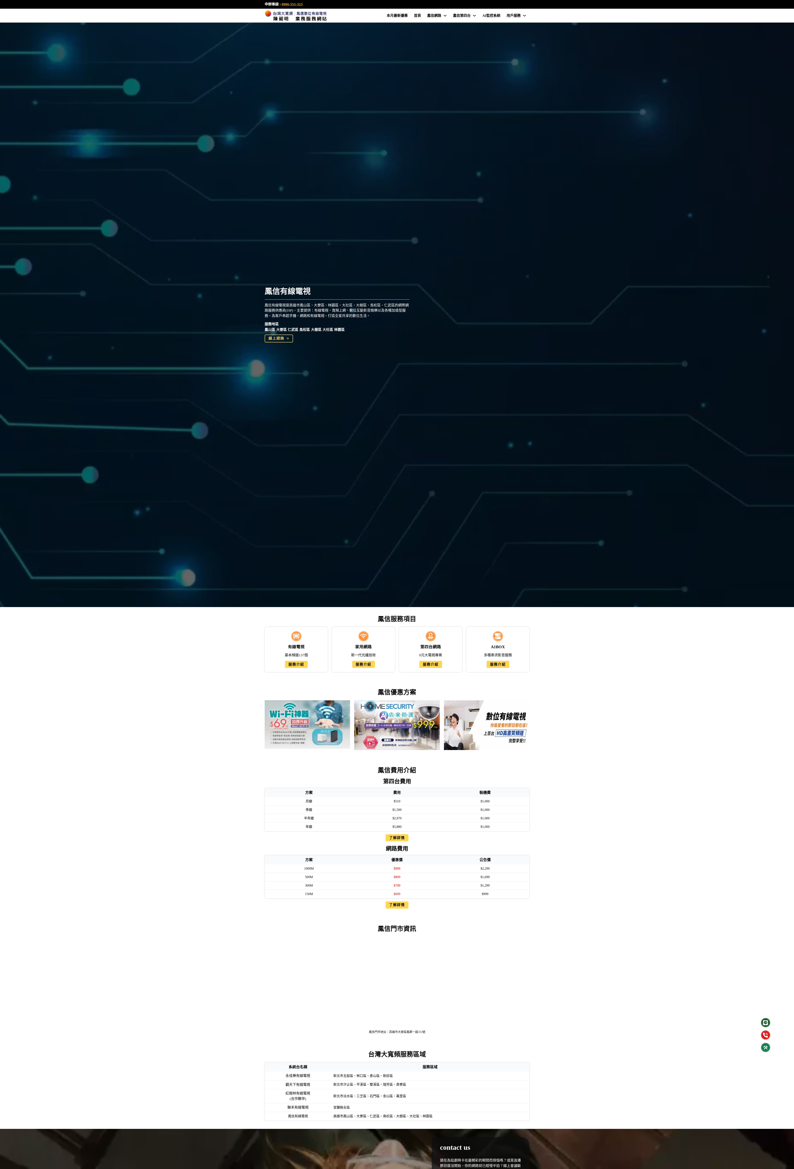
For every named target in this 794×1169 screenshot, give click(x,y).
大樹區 (316, 329)
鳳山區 (270, 329)
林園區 (339, 329)
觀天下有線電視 (298, 1085)
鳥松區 (304, 329)
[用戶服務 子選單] (524, 15)
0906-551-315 (292, 4)
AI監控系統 (491, 15)
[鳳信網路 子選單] (445, 15)
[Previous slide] (270, 725)
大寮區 (281, 329)
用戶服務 (514, 15)
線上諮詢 (276, 338)
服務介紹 (296, 664)
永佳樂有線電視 (298, 1076)
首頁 (417, 15)
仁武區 (293, 329)
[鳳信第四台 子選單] (474, 15)
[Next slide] (524, 725)
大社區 (328, 329)
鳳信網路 (434, 15)
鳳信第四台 (462, 15)
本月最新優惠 (397, 15)
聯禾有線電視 (298, 1107)
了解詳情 (397, 838)
